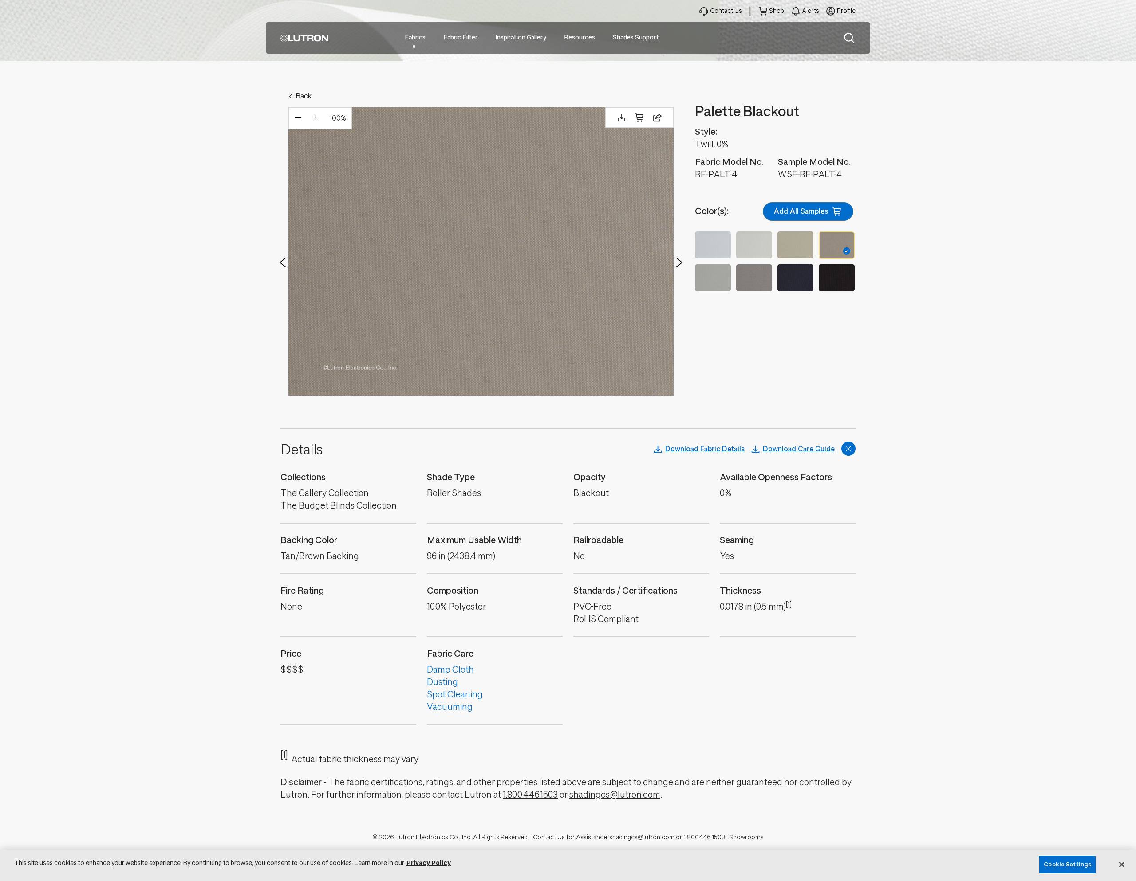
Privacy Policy (428, 863)
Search (849, 38)
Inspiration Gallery (520, 37)
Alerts (810, 11)
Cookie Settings (1067, 864)
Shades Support (636, 37)
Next (679, 262)
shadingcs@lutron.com (614, 795)
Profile (846, 11)
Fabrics (415, 37)
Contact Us (726, 11)
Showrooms (746, 837)
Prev (282, 262)
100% (338, 118)
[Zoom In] (315, 118)
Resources (579, 37)
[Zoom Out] (298, 118)
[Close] (1122, 864)
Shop (776, 11)
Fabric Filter (460, 37)
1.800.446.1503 (530, 795)
